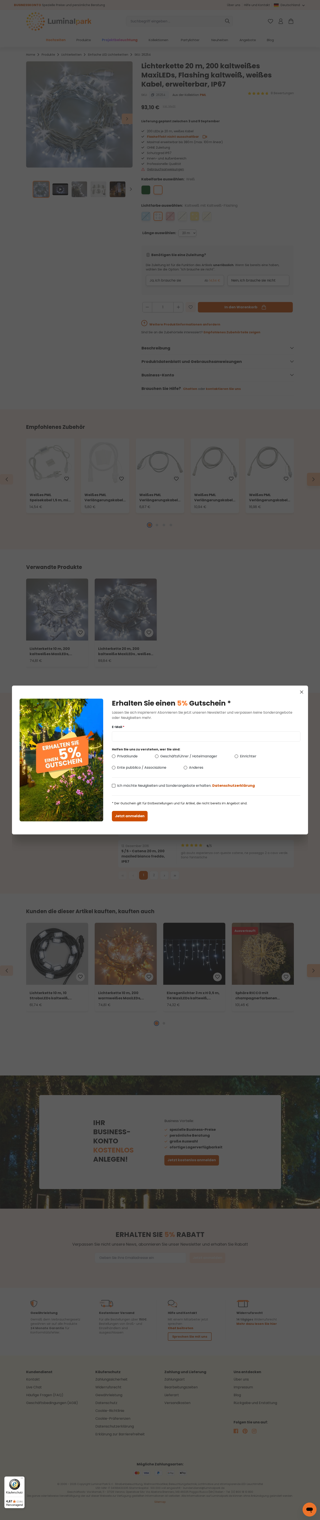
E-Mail (118, 727)
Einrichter (248, 756)
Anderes (196, 767)
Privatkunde (127, 756)
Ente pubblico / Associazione (141, 767)
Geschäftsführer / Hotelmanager (188, 756)
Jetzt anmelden (130, 816)
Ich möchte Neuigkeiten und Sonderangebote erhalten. (186, 785)
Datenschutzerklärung (233, 785)
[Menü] (22, 1479)
